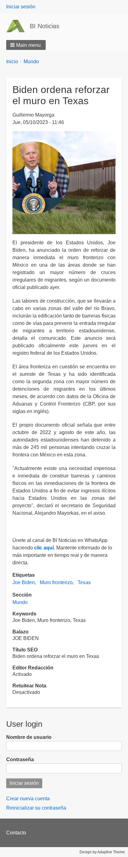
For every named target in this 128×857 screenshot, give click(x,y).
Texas (84, 582)
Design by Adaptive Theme (102, 852)
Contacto (16, 832)
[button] (26, 45)
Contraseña (20, 759)
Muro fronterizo (56, 582)
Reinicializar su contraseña (36, 807)
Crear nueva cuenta (28, 798)
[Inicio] (18, 26)
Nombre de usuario (29, 737)
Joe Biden (23, 582)
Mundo (31, 61)
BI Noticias (44, 26)
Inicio (12, 61)
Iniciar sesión (20, 6)
